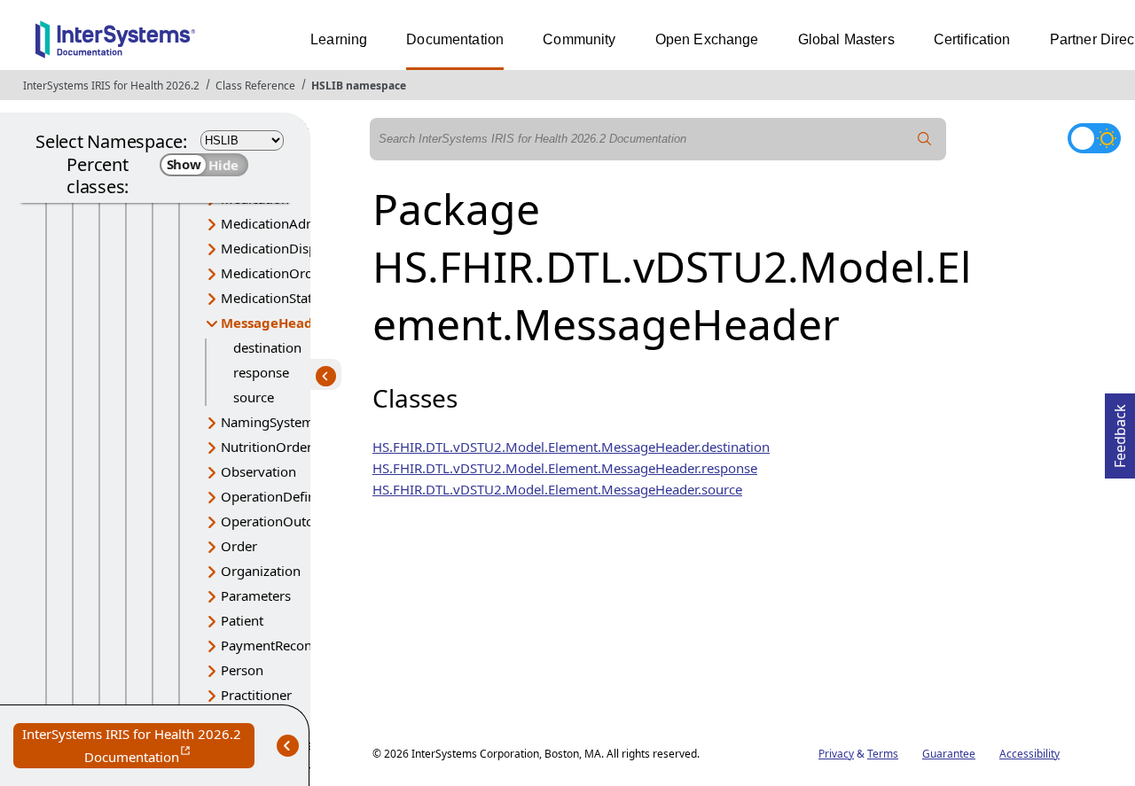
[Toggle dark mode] (1094, 138)
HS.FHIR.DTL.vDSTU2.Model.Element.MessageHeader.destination (571, 446)
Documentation (455, 39)
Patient (242, 620)
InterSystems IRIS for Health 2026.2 (111, 85)
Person (242, 670)
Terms (882, 753)
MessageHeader (274, 322)
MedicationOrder (273, 273)
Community (579, 39)
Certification (972, 39)
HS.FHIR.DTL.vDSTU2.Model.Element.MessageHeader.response (564, 468)
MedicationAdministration (300, 223)
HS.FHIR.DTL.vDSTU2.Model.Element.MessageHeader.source (557, 489)
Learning (338, 39)
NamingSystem (267, 422)
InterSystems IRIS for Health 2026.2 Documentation (138, 746)
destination (267, 347)
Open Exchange (707, 39)
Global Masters (846, 39)
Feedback (1120, 430)
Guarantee (948, 753)
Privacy (836, 753)
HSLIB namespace (358, 85)
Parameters (256, 595)
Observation (258, 471)
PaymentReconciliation (290, 645)
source (253, 397)
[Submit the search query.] (925, 139)
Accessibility (1029, 753)
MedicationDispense (283, 248)
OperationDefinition (282, 496)
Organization (261, 571)
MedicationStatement (286, 298)
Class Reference (255, 85)
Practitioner (256, 695)
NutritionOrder (266, 446)
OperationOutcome (280, 521)
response (261, 372)
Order (239, 546)
